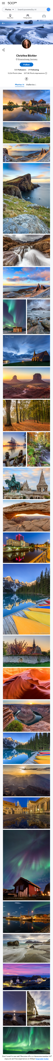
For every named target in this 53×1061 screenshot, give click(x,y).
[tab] (19, 84)
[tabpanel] (26, 574)
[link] (26, 105)
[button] (48, 9)
